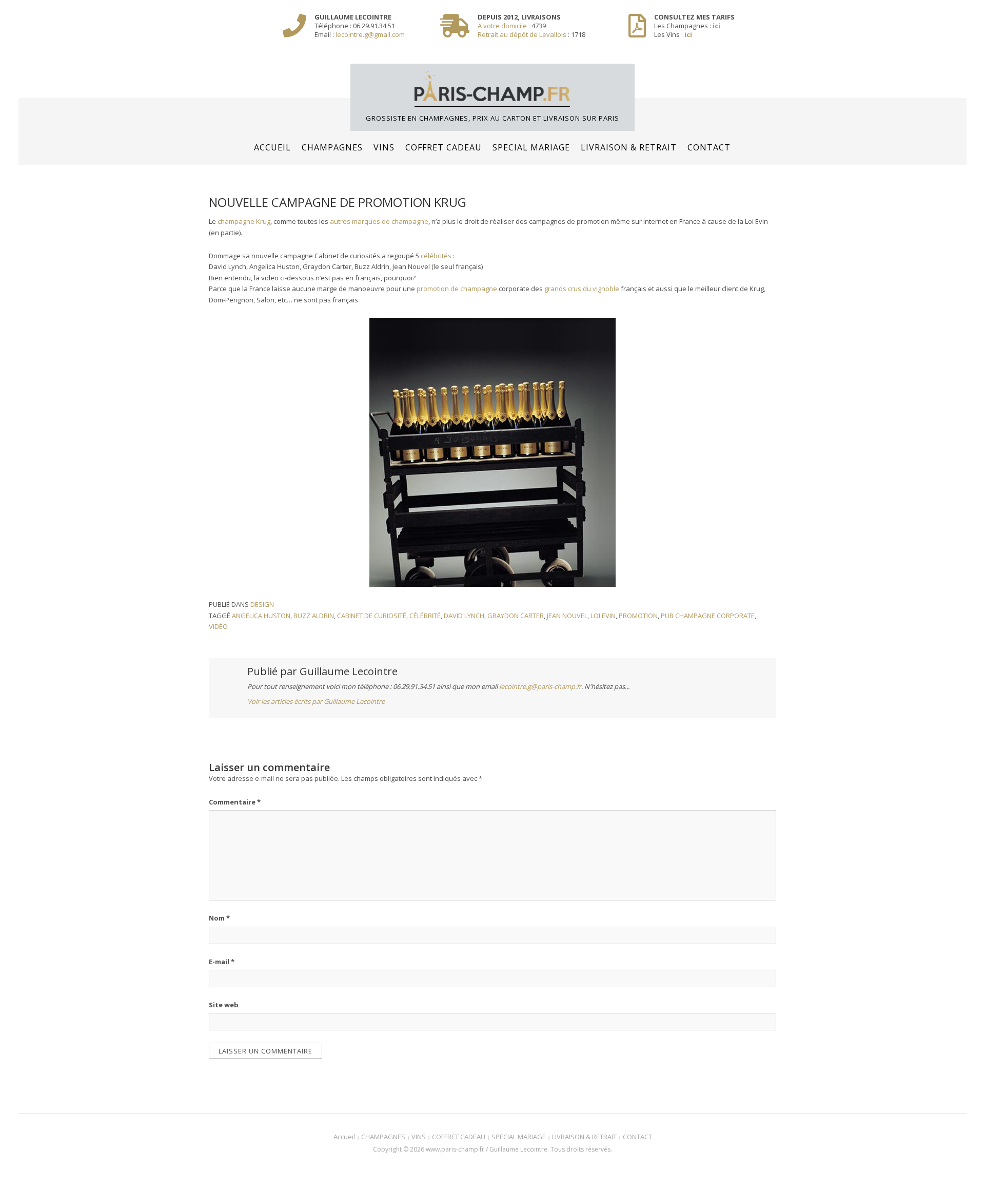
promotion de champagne (457, 288)
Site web (224, 1004)
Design (262, 604)
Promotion (638, 615)
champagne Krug (244, 221)
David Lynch (464, 615)
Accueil (272, 147)
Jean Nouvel (567, 615)
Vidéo (218, 626)
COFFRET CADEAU (443, 147)
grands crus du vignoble (581, 288)
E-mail (221, 961)
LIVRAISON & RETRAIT (629, 147)
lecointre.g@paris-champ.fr (540, 686)
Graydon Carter (515, 615)
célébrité (425, 615)
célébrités (436, 255)
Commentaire (235, 802)
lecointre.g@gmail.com (370, 34)
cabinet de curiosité (371, 615)
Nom (219, 918)
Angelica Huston (261, 615)
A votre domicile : (504, 25)
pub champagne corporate (708, 615)
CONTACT (709, 147)
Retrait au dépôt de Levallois (522, 34)
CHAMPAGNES (332, 147)
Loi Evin (603, 615)
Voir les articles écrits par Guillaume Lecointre (316, 701)
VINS (384, 147)
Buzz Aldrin (313, 615)
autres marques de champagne (379, 221)
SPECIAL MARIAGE (531, 147)
